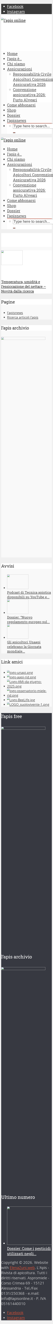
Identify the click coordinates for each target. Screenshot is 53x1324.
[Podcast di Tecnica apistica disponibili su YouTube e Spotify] (17, 588)
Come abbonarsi (21, 104)
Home (12, 53)
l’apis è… (14, 58)
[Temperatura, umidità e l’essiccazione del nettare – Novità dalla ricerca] (12, 263)
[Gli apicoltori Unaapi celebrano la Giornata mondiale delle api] (17, 637)
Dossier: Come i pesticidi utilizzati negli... (29, 1251)
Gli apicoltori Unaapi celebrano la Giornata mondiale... (24, 646)
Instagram (16, 1317)
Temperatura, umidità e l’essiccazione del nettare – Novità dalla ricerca (23, 286)
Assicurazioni (19, 68)
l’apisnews (16, 120)
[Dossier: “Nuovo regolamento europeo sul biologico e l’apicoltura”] (17, 612)
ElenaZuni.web (22, 1267)
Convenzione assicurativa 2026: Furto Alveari (29, 94)
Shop (11, 110)
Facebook (15, 1312)
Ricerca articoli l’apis (22, 317)
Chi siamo (16, 63)
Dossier (13, 115)
